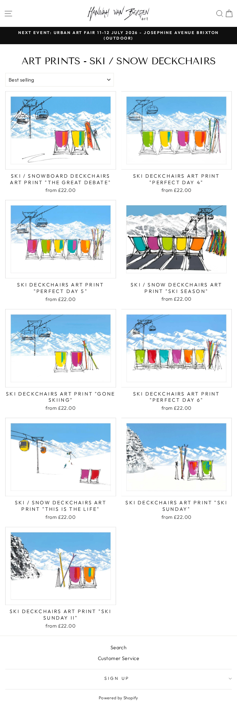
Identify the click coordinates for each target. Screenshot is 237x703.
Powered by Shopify (118, 697)
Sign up (117, 678)
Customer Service (118, 658)
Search (118, 647)
